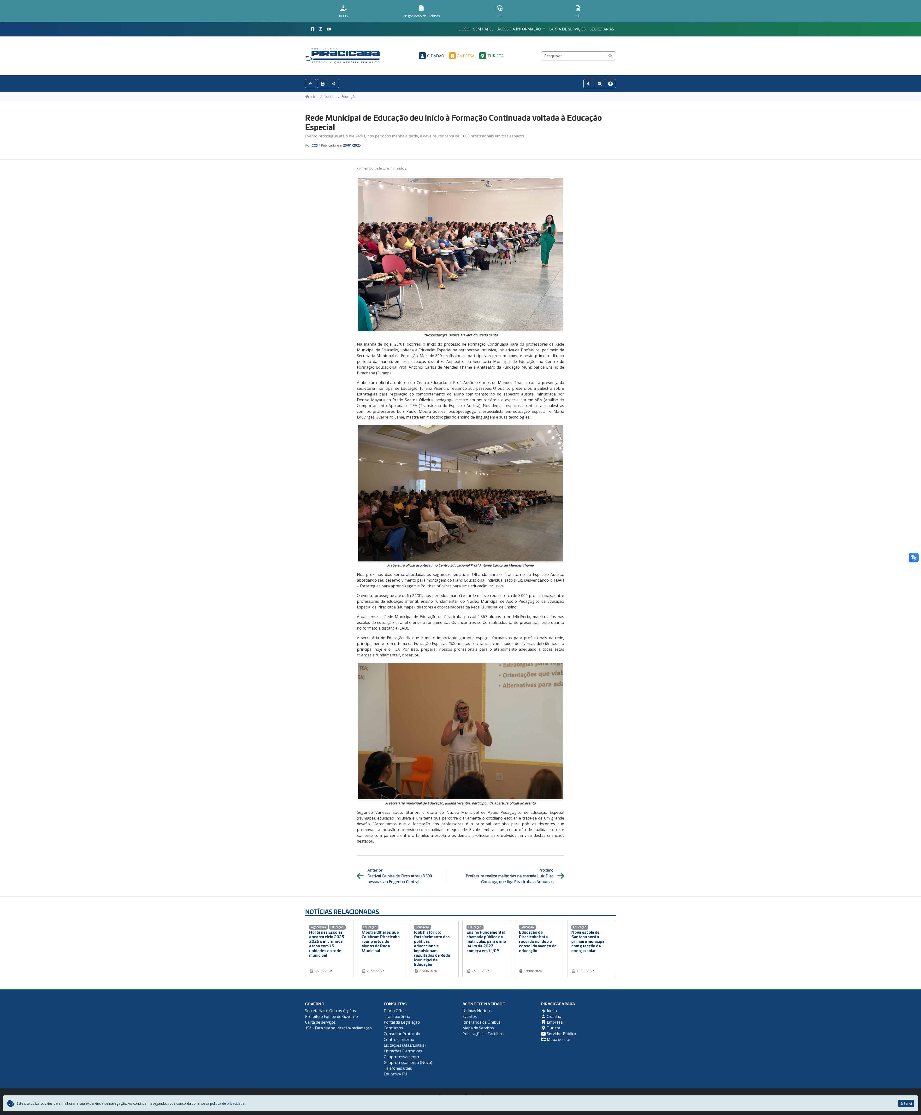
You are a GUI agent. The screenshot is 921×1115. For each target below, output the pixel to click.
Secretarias (602, 29)
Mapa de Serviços (478, 1028)
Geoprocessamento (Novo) (408, 1062)
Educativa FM (395, 1074)
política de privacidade (227, 1103)
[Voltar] (310, 83)
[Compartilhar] (333, 83)
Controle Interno (399, 1039)
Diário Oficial (395, 1010)
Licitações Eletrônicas (403, 1051)
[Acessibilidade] (610, 83)
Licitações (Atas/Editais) (405, 1045)
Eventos (469, 1016)
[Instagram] (320, 29)
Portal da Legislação (402, 1022)
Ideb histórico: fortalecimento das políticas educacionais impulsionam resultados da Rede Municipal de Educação (432, 948)
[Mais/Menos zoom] (599, 83)
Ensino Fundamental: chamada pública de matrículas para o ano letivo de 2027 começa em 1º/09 (486, 941)
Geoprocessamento (401, 1056)
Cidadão (435, 56)
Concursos (393, 1028)
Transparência (397, 1016)
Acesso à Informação (519, 29)
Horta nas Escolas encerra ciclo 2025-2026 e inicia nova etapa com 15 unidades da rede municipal (327, 943)
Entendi (906, 1103)
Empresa (465, 56)
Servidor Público (561, 1033)
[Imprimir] (322, 83)
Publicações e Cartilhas (483, 1033)
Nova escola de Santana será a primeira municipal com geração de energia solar (588, 941)
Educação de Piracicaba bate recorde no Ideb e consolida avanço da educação (537, 941)
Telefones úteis (398, 1068)
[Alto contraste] (588, 83)
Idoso (463, 29)
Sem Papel (483, 29)
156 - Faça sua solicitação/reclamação (338, 1028)
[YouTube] (328, 29)
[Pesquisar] (610, 55)
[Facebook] (312, 29)
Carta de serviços (567, 29)
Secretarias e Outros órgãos (330, 1010)
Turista (495, 56)
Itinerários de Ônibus (481, 1022)
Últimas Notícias (477, 1010)
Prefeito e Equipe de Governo (331, 1016)
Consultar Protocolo (402, 1033)
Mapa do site (558, 1039)
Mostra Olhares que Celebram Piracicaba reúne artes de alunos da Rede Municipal (381, 941)
